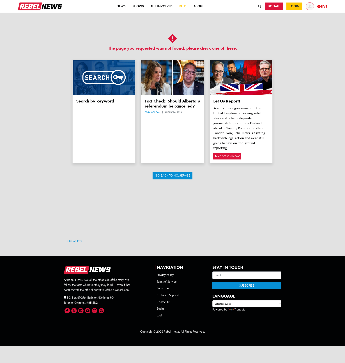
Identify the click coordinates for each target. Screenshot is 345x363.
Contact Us (163, 302)
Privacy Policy (165, 275)
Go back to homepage (172, 175)
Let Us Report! (226, 101)
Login (160, 315)
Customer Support (168, 295)
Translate (239, 309)
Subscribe (163, 288)
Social (160, 308)
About (199, 6)
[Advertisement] (172, 213)
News (121, 6)
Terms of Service (167, 281)
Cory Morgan (152, 112)
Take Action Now (227, 156)
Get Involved (161, 6)
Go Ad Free (75, 241)
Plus (183, 6)
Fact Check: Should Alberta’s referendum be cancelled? (172, 103)
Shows (138, 6)
